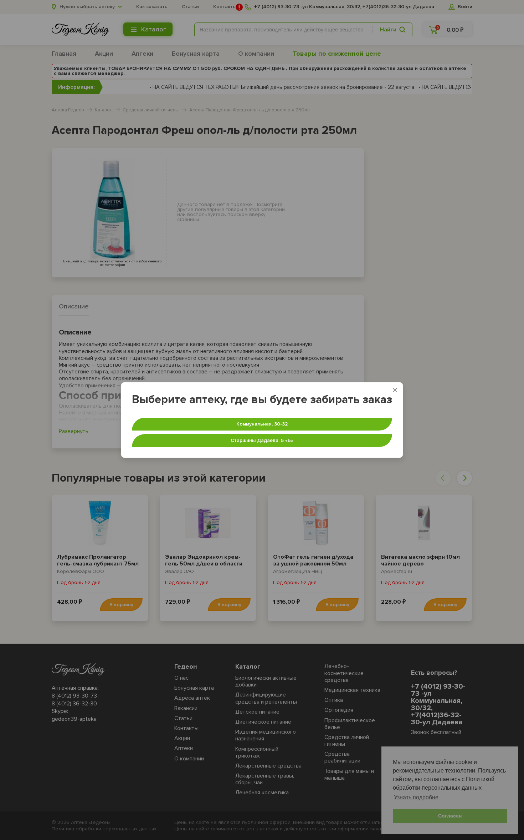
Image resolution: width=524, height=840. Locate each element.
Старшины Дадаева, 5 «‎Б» (262, 440)
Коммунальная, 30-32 (262, 424)
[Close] (395, 390)
